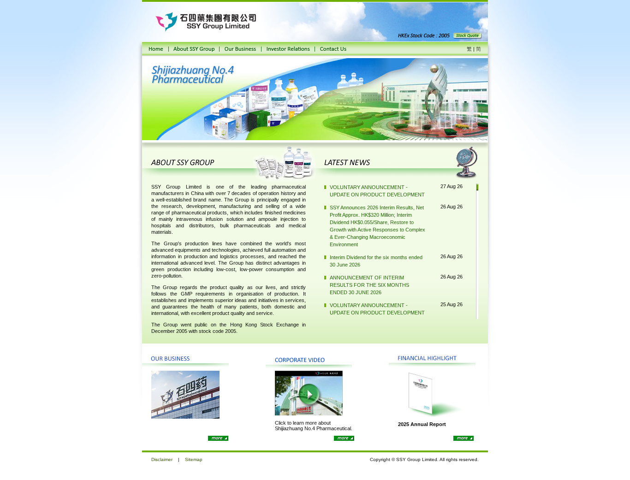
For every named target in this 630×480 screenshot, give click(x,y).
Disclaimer (161, 459)
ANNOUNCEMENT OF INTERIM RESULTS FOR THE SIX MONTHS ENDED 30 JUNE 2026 (369, 285)
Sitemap (193, 459)
